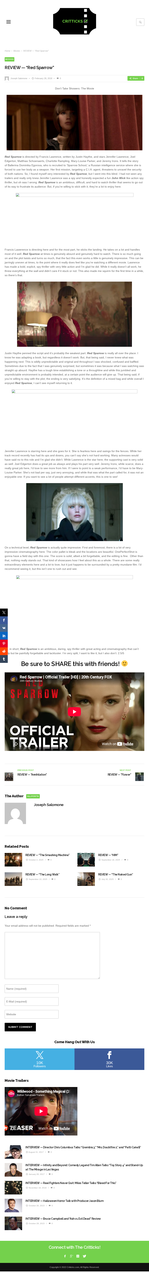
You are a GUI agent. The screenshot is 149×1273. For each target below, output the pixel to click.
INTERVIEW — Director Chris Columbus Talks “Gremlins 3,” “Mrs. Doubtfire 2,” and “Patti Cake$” (83, 1147)
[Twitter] (84, 1256)
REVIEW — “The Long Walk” (42, 874)
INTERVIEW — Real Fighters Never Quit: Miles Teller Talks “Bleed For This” (70, 1183)
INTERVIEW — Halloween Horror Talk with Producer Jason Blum (64, 1200)
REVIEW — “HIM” (108, 855)
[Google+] (71, 1256)
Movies (16, 51)
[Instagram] (77, 1256)
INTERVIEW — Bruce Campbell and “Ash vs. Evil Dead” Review (63, 1218)
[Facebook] (65, 1256)
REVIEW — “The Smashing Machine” (47, 855)
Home (7, 51)
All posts (33, 796)
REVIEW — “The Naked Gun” (115, 874)
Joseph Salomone (18, 78)
